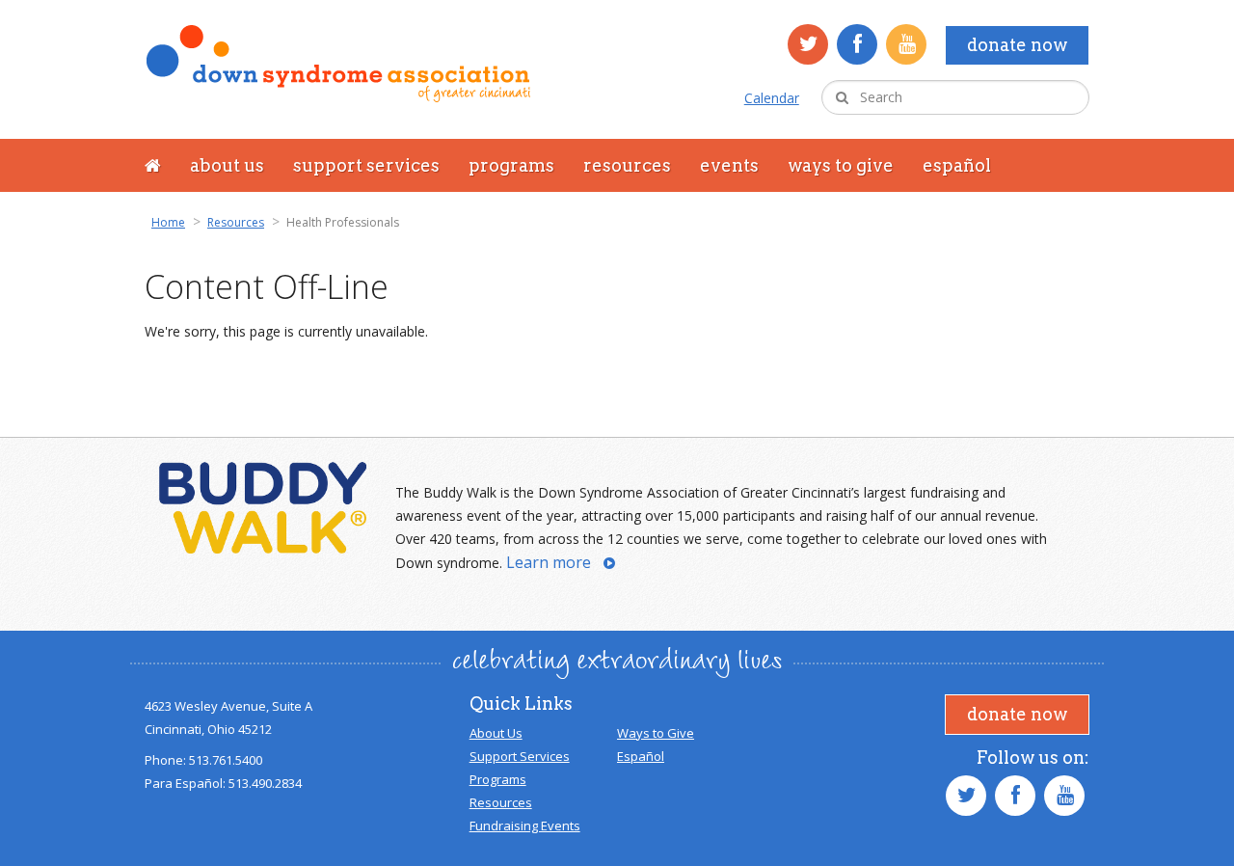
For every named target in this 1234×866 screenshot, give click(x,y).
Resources (627, 165)
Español (957, 165)
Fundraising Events (524, 825)
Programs (511, 165)
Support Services (366, 165)
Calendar (771, 98)
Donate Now (1017, 45)
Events (729, 165)
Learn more (548, 562)
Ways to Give (841, 165)
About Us (227, 165)
